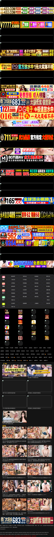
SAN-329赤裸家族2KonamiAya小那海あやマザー (39, 477)
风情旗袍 (13, 293)
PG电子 (25, 347)
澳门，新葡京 (34, 357)
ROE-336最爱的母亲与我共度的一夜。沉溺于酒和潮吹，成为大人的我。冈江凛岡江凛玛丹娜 (14, 513)
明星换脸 (25, 293)
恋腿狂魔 (48, 289)
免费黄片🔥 (25, 360)
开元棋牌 (11, 347)
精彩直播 (23, 351)
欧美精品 (36, 276)
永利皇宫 (38, 354)
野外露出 (48, 286)
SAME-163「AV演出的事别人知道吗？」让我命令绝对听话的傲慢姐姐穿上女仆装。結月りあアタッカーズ (14, 496)
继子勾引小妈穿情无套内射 (9, 393)
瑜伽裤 (36, 293)
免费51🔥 (7, 357)
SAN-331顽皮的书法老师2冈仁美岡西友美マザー (14, 477)
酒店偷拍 (32, 351)
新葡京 (44, 347)
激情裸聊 (2, 357)
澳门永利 (21, 347)
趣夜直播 (7, 354)
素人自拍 (48, 279)
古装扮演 (13, 289)
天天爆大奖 (24, 357)
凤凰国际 (7, 351)
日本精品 (25, 279)
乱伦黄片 (47, 351)
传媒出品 (13, 300)
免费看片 (40, 357)
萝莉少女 (48, 276)
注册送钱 (30, 347)
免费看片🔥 (43, 354)
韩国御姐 (25, 283)
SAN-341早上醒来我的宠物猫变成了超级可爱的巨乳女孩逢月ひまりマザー (14, 460)
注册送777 (36, 347)
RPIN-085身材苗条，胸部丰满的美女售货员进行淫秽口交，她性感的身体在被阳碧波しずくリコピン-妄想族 (39, 461)
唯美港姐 (36, 283)
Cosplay (36, 279)
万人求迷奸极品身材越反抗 (9, 408)
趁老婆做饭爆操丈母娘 (8, 377)
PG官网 (6, 347)
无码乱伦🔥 (13, 357)
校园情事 (25, 303)
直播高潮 (18, 351)
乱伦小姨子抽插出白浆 (8, 423)
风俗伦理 (48, 303)
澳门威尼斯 (3, 360)
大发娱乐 (27, 354)
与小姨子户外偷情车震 (33, 377)
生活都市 (13, 303)
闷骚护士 (48, 293)
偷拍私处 (2, 354)
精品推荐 (13, 276)
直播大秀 (50, 357)
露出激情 (25, 296)
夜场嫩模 (12, 354)
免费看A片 (36, 360)
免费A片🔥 (14, 360)
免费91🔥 (8, 360)
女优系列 (25, 289)
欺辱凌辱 (13, 286)
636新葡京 (49, 354)
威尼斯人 (2, 347)
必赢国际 (2, 351)
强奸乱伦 (25, 276)
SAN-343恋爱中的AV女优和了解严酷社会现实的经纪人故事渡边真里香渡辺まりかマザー (39, 441)
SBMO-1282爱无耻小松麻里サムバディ (37, 494)
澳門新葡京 (33, 354)
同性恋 (48, 300)
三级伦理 (13, 279)
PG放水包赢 (12, 351)
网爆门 (48, 296)
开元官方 (18, 357)
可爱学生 (36, 289)
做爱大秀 (45, 357)
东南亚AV (48, 283)
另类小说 (13, 306)
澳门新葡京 (22, 354)
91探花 (24, 286)
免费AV (41, 360)
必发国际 (17, 354)
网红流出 (36, 286)
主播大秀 (37, 351)
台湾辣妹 (13, 283)
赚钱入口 (31, 360)
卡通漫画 (13, 296)
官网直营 (16, 347)
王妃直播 (42, 351)
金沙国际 (29, 357)
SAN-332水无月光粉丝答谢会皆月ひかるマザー (39, 513)
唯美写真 (36, 296)
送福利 (40, 347)
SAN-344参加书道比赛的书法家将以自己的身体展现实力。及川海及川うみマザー (14, 441)
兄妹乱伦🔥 (19, 360)
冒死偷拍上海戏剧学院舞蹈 (34, 393)
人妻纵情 (36, 303)
